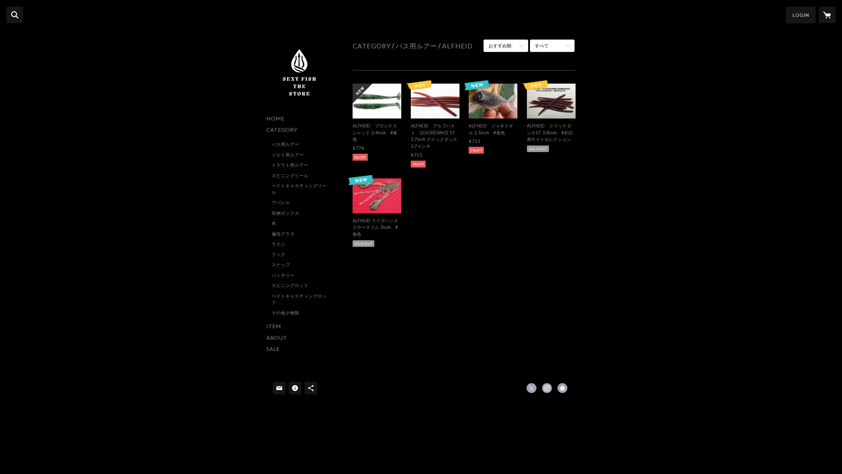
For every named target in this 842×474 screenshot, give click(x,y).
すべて (542, 45)
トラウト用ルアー (290, 165)
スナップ (281, 264)
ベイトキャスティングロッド (299, 299)
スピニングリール (290, 175)
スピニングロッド (290, 285)
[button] (801, 15)
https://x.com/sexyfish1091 (531, 388)
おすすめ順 (499, 45)
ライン (278, 244)
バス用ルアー (285, 144)
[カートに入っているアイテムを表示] (827, 15)
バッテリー (283, 275)
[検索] (15, 15)
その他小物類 (285, 312)
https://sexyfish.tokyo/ (562, 388)
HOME (275, 118)
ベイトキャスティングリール (299, 189)
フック (278, 254)
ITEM (273, 326)
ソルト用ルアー (288, 154)
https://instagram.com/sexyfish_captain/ (547, 388)
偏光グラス (283, 233)
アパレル (281, 202)
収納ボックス (285, 213)
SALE (273, 349)
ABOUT (276, 337)
